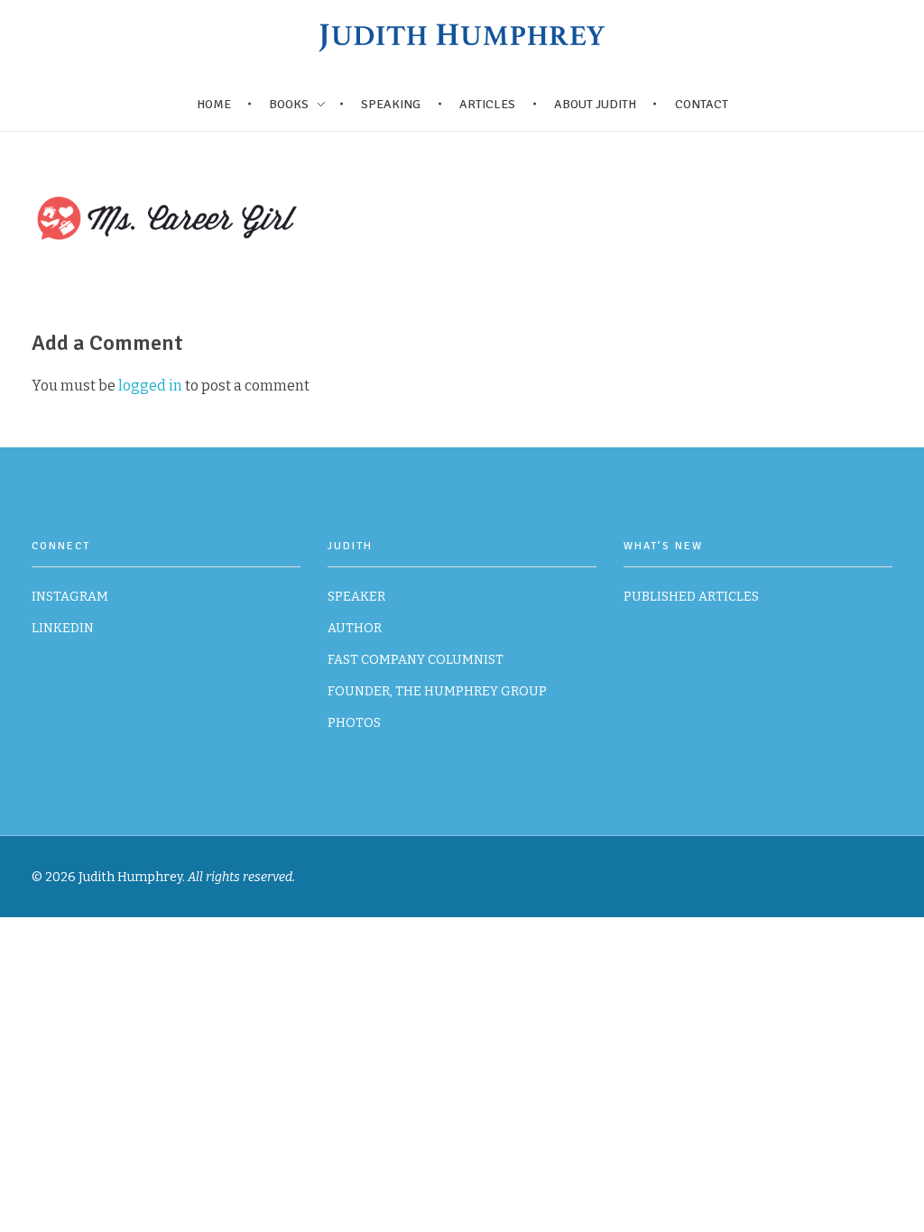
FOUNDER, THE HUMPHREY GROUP (437, 691)
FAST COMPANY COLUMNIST (416, 659)
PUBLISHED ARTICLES (691, 596)
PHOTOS (354, 723)
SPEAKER (356, 596)
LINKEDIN (63, 628)
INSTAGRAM (70, 596)
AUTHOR (355, 628)
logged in (151, 385)
